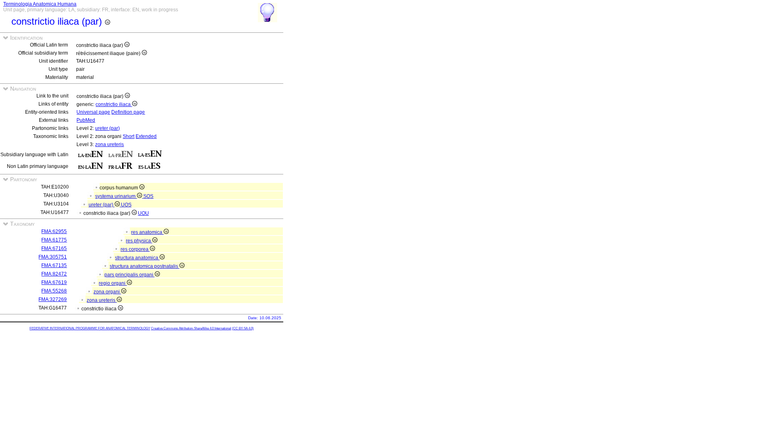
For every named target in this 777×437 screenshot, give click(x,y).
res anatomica (147, 232)
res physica (139, 241)
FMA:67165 (54, 248)
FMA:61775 (54, 240)
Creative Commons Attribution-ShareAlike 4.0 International (191, 328)
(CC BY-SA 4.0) (243, 328)
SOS (148, 196)
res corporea (135, 249)
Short (128, 136)
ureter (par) (107, 128)
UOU (143, 213)
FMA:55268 (54, 291)
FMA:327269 (52, 299)
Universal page (93, 112)
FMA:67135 (54, 265)
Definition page (128, 112)
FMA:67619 (54, 282)
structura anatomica (137, 258)
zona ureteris (109, 144)
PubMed (85, 120)
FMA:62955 (54, 231)
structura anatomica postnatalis (144, 266)
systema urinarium (116, 196)
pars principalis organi (129, 275)
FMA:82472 (54, 274)
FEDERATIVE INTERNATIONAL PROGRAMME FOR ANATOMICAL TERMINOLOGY (90, 328)
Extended (146, 136)
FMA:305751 (52, 257)
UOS (126, 205)
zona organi (107, 292)
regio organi (113, 283)
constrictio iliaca (114, 104)
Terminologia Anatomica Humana (39, 4)
